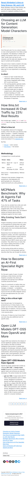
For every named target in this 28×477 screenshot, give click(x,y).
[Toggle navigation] (2, 15)
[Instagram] (7, 461)
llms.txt (6, 145)
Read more (23, 101)
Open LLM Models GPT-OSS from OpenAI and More (13, 331)
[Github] (13, 461)
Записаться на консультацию (14, 423)
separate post (19, 139)
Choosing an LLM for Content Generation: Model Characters (14, 25)
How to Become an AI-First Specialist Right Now (12, 264)
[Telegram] (19, 461)
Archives (5, 453)
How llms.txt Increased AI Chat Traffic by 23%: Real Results (14, 110)
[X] (4, 461)
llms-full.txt (7, 146)
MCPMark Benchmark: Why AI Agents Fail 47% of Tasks (13, 195)
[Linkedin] (16, 461)
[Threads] (10, 461)
